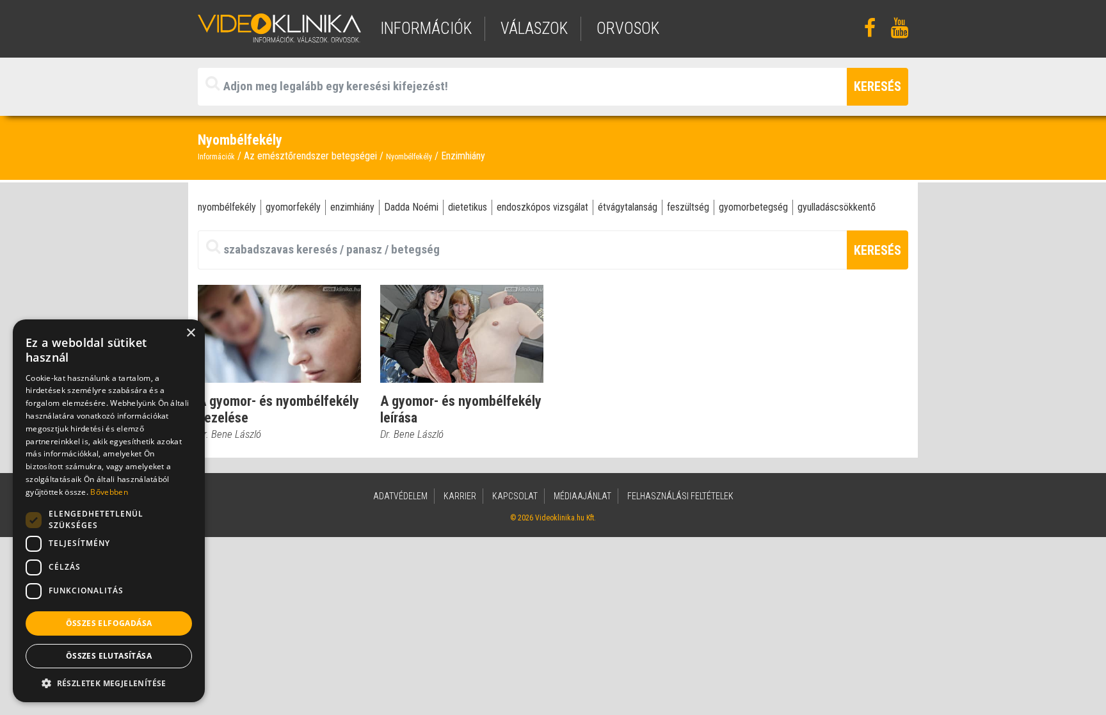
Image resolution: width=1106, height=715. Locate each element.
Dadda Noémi (411, 207)
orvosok (628, 28)
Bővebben (108, 491)
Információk (216, 156)
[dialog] (109, 510)
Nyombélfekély (409, 156)
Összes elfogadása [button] (109, 623)
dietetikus (467, 207)
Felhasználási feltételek (680, 496)
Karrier (460, 496)
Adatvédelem (400, 496)
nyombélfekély (227, 207)
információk (426, 28)
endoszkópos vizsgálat (542, 207)
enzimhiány (352, 207)
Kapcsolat (515, 496)
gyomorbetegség (753, 207)
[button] (109, 683)
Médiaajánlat (582, 496)
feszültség (688, 207)
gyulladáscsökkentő (836, 207)
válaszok (534, 28)
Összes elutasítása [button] (109, 655)
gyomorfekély (293, 207)
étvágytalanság (627, 207)
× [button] (190, 333)
